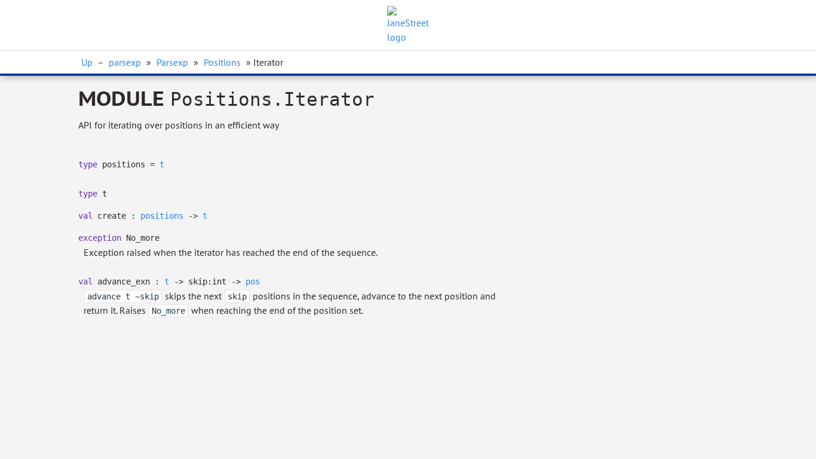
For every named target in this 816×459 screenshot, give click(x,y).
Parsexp (172, 62)
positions (161, 216)
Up (87, 62)
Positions (222, 62)
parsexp (125, 62)
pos (253, 281)
